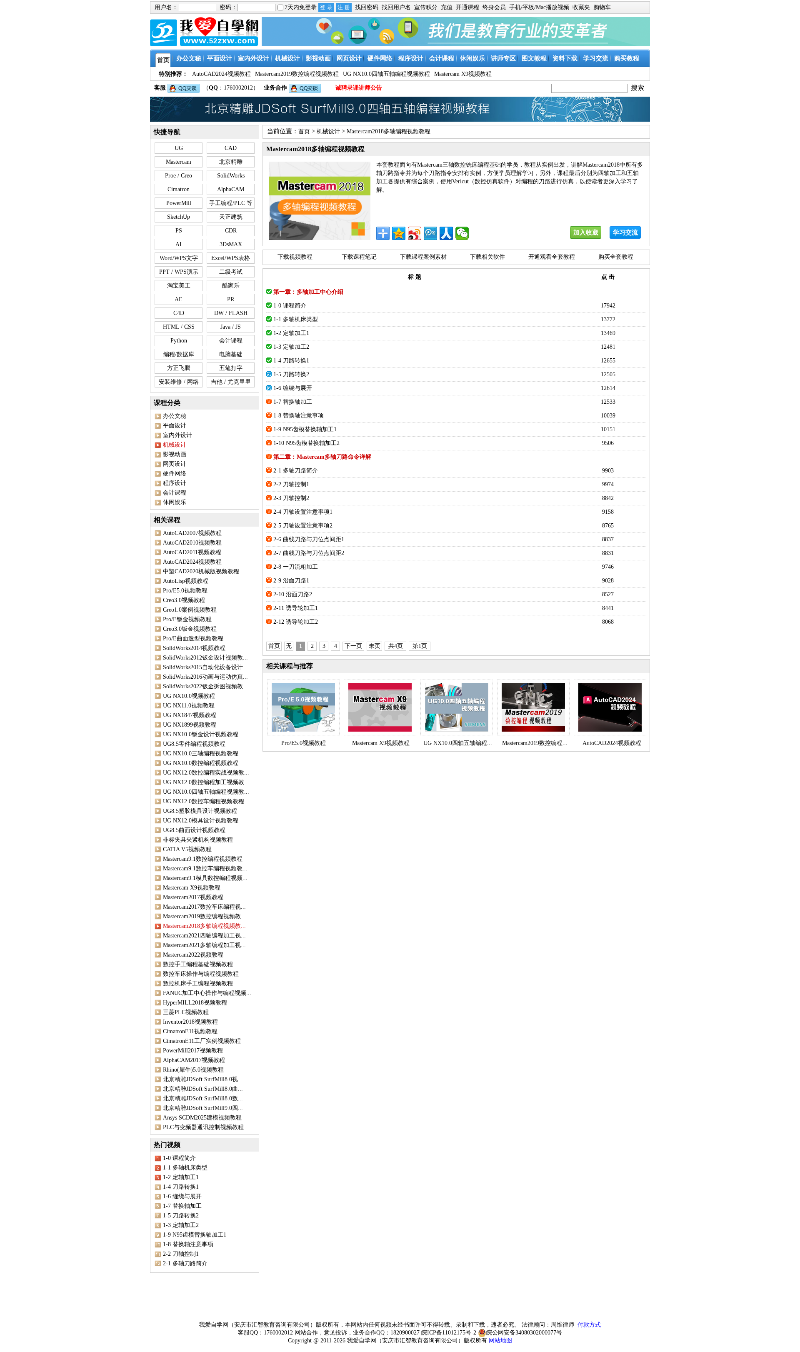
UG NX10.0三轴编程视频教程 (200, 753)
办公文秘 (174, 416)
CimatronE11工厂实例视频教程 (202, 1041)
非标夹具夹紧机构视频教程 (198, 840)
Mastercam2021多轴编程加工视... (204, 945)
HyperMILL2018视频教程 (195, 1003)
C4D (178, 313)
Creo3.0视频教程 (184, 600)
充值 (446, 7)
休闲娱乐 (174, 502)
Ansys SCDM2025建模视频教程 (202, 1118)
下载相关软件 (487, 257)
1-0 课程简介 (179, 1158)
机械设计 (328, 131)
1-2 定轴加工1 (181, 1177)
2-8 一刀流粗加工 (295, 567)
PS (178, 230)
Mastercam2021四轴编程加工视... (204, 935)
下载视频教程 (295, 257)
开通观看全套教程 (551, 257)
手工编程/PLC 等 (230, 203)
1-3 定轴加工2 (181, 1225)
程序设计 (174, 483)
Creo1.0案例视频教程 (190, 610)
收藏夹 (581, 7)
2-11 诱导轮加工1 (295, 608)
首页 (304, 131)
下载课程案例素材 (423, 257)
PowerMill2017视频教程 (193, 1050)
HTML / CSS (179, 327)
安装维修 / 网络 (179, 382)
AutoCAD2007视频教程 (192, 533)
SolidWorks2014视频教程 (194, 648)
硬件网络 (174, 473)
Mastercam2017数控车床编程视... (204, 907)
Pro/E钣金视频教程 (187, 619)
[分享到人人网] (446, 233)
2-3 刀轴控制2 (291, 498)
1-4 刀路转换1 (181, 1187)
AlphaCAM (230, 189)
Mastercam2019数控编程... (535, 743)
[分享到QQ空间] (398, 233)
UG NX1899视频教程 (189, 725)
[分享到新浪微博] (414, 233)
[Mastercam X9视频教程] (380, 707)
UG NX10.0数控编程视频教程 (200, 763)
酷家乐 (231, 285)
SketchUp (178, 217)
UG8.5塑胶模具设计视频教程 (200, 811)
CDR (231, 230)
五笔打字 (230, 368)
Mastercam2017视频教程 (193, 897)
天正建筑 (230, 217)
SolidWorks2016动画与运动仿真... (205, 677)
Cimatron (179, 189)
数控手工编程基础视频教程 (198, 964)
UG (179, 148)
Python (178, 340)
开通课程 (467, 7)
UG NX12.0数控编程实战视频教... (206, 773)
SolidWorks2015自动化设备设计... (205, 667)
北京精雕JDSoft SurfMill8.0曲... (203, 1089)
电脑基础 (230, 354)
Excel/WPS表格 (230, 258)
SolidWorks (231, 175)
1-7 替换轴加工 (182, 1206)
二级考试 (230, 272)
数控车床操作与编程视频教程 (201, 974)
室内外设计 (177, 435)
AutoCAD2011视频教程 (192, 552)
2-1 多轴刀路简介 (185, 1263)
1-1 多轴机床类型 (185, 1168)
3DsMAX (231, 244)
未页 (374, 646)
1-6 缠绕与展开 (182, 1196)
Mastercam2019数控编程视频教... (204, 916)
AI (178, 244)
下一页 (353, 646)
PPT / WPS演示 (178, 272)
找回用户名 (396, 7)
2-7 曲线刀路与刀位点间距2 (308, 553)
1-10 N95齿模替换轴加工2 (306, 443)
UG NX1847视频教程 (189, 715)
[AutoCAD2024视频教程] (610, 707)
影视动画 (174, 454)
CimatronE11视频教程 (190, 1031)
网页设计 (174, 464)
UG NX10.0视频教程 (189, 696)
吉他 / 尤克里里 (231, 382)
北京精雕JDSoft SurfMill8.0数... (203, 1098)
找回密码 (366, 7)
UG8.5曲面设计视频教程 (194, 830)
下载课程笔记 (359, 257)
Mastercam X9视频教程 (191, 888)
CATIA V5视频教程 (187, 849)
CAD (231, 148)
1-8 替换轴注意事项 (188, 1244)
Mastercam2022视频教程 (193, 955)
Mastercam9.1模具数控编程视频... (205, 878)
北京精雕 (230, 162)
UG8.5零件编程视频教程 (194, 744)
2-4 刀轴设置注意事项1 (302, 512)
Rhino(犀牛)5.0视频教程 (193, 1070)
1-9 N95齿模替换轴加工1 (194, 1235)
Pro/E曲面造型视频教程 (193, 638)
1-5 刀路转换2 (181, 1215)
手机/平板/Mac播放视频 (539, 7)
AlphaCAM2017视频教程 (194, 1060)
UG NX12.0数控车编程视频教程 (203, 801)
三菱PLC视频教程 (186, 1012)
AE (178, 299)
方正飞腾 (178, 368)
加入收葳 (585, 232)
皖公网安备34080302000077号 (524, 1333)
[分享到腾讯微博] (430, 233)
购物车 (602, 7)
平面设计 (174, 425)
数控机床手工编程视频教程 (198, 983)
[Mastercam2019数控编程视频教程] (533, 707)
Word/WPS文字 (179, 258)
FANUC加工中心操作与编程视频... (207, 993)
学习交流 (625, 232)
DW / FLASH (231, 313)
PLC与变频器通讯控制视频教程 (203, 1127)
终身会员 (494, 7)
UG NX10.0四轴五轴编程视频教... (206, 792)
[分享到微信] (462, 233)
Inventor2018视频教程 (190, 1022)
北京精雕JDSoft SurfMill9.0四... (203, 1108)
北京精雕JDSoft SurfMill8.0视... (203, 1079)
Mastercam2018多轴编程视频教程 (388, 131)
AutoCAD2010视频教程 (192, 543)
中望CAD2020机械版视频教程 (201, 571)
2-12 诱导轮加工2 (295, 622)
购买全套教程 (615, 257)
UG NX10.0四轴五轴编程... (457, 743)
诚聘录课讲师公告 (358, 88)
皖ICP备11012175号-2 (448, 1333)
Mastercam (178, 162)
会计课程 (230, 340)
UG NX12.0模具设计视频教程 (200, 820)
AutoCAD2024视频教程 (192, 562)
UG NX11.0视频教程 (189, 705)
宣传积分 (426, 7)
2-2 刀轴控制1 (181, 1254)
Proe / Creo (178, 175)
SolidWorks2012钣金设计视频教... (205, 658)
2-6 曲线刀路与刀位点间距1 (308, 539)
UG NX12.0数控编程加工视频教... (206, 782)
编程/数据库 (178, 354)
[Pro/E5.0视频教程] (303, 707)
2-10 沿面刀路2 (292, 594)
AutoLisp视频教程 (185, 581)
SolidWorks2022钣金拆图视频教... (205, 686)
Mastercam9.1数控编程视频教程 (202, 859)
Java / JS (230, 327)
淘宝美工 (178, 285)
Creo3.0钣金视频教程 (190, 629)
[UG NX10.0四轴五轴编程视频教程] (456, 707)
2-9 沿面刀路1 (291, 580)
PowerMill (178, 203)
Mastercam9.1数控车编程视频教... (205, 868)
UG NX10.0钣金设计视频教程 (200, 734)
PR (230, 299)
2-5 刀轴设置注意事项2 (302, 525)
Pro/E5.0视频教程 (185, 590)
